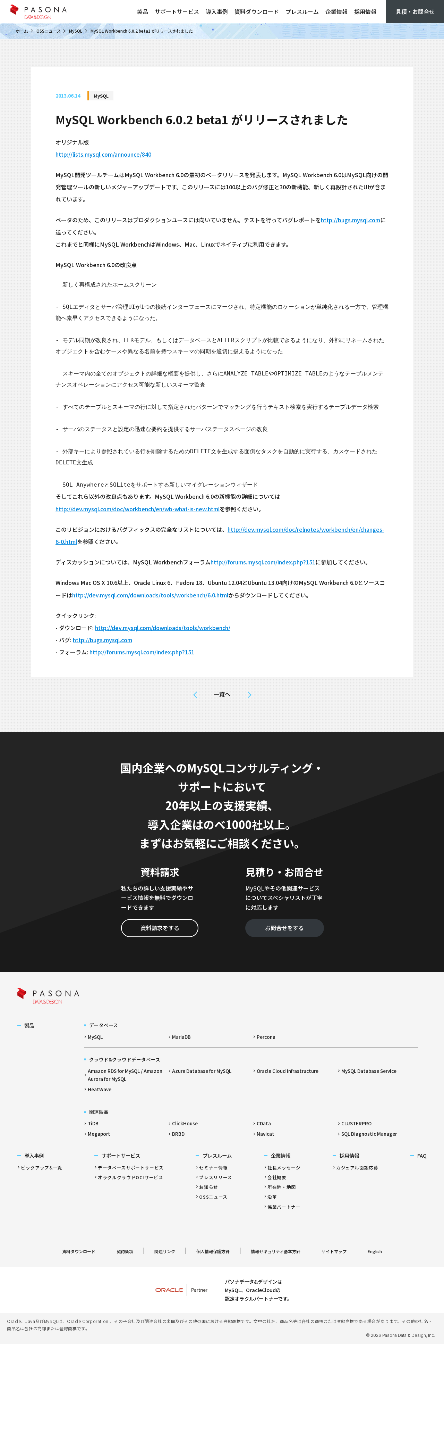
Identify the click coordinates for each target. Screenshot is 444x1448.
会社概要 (277, 1177)
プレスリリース (215, 1177)
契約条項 (125, 1251)
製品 (142, 11)
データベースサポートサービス (131, 1167)
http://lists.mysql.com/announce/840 (103, 154)
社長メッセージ (283, 1167)
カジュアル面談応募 (357, 1167)
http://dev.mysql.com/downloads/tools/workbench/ (162, 627)
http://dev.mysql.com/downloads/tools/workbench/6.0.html (150, 595)
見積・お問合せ (415, 11)
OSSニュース (48, 31)
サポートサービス (177, 11)
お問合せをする (284, 928)
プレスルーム (302, 11)
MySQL (75, 31)
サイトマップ (334, 1251)
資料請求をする (159, 928)
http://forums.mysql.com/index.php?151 (263, 562)
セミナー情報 (213, 1167)
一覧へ (222, 694)
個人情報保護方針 (213, 1251)
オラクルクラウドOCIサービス (130, 1177)
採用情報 (365, 11)
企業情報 (336, 11)
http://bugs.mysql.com (350, 220)
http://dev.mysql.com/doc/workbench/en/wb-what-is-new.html (138, 509)
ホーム (22, 31)
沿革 (272, 1196)
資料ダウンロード (256, 11)
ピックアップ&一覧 (41, 1167)
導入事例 (217, 11)
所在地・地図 (281, 1187)
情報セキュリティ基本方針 (275, 1251)
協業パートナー (283, 1206)
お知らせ (208, 1187)
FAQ (422, 1155)
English (375, 1251)
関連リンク (164, 1251)
